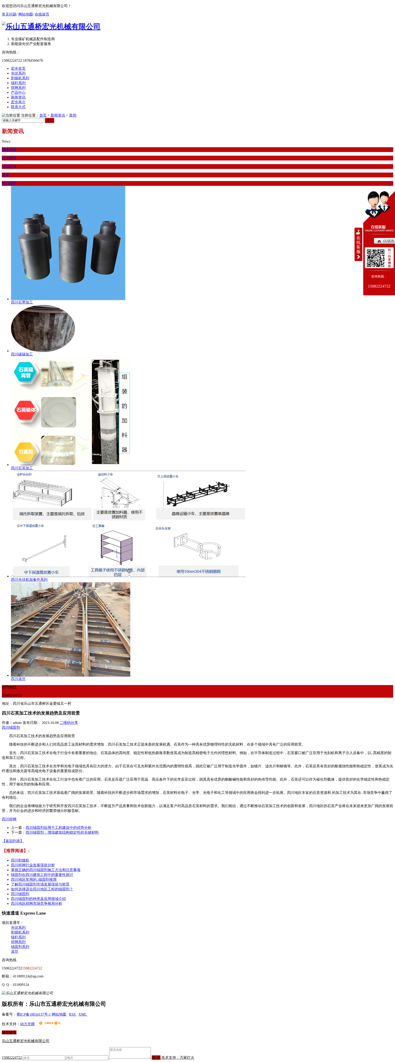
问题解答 (9, 166)
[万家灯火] (49, 1024)
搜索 (50, 120)
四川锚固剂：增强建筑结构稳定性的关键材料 (62, 832)
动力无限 (27, 1024)
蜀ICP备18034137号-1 (33, 1014)
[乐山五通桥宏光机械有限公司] (51, 26)
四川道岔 (18, 679)
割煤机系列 (20, 78)
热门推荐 (9, 183)
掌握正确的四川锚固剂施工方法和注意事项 (45, 870)
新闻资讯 (18, 97)
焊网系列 (18, 88)
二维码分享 (69, 723)
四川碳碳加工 (22, 354)
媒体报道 (9, 149)
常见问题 (9, 14)
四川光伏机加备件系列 (29, 580)
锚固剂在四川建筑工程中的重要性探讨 (42, 875)
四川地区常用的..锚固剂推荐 (34, 879)
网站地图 (25, 14)
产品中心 (18, 92)
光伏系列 (18, 73)
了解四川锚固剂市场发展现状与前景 (40, 884)
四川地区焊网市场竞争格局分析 (36, 903)
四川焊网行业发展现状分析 (33, 865)
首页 (43, 115)
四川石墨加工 (22, 302)
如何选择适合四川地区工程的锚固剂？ (42, 889)
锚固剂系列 (20, 947)
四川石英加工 (22, 468)
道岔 (14, 951)
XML (82, 1014)
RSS (73, 1014)
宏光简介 (18, 102)
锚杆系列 (18, 83)
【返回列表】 (13, 841)
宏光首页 (18, 68)
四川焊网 (9, 819)
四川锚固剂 (11, 727)
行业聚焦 (9, 158)
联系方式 (18, 107)
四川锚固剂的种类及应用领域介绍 (38, 899)
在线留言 (42, 14)
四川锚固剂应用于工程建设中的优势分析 (58, 828)
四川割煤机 (20, 860)
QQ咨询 (388, 241)
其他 (72, 115)
